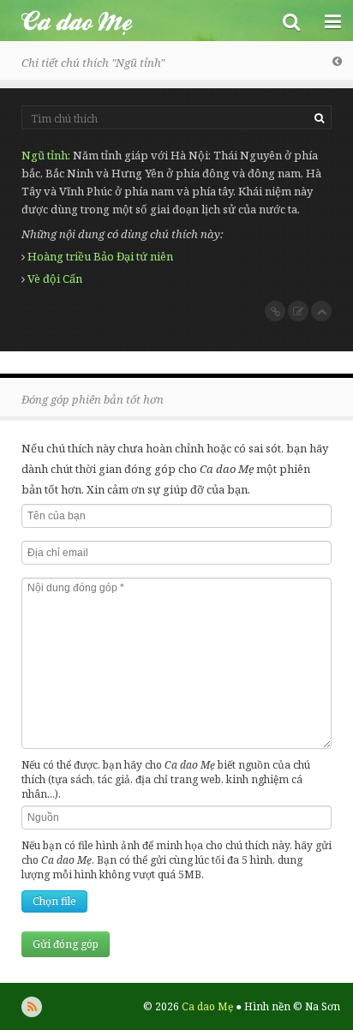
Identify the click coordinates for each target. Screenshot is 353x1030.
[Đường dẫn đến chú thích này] (275, 311)
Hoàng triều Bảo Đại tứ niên (100, 256)
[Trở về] (337, 61)
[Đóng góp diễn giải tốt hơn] (298, 311)
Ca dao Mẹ (135, 20)
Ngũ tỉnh (44, 155)
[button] (291, 20)
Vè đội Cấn (54, 278)
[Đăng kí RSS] (31, 1007)
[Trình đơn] (332, 20)
